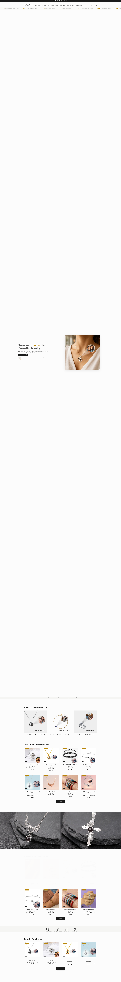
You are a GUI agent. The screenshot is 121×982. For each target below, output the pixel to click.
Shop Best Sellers (32, 354)
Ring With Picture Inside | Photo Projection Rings (85, 734)
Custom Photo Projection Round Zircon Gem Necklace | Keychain (32, 792)
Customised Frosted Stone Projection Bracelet (70, 791)
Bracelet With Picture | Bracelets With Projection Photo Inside (59, 734)
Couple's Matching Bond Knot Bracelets (51, 909)
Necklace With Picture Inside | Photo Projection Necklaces (34, 734)
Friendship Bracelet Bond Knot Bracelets (88, 909)
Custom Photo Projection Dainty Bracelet (88, 764)
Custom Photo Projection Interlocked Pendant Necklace (32, 764)
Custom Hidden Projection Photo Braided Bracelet (70, 764)
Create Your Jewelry (22, 354)
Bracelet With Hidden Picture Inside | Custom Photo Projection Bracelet (89, 792)
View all (60, 801)
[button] (91, 5)
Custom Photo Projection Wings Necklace (51, 791)
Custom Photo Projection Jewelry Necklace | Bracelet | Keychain (51, 765)
